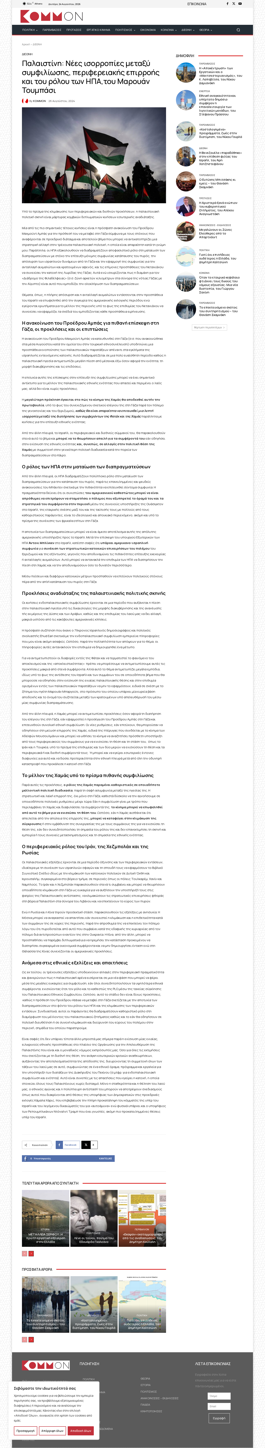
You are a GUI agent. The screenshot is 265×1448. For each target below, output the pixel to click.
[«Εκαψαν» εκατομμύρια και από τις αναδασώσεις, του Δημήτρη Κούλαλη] (142, 1218)
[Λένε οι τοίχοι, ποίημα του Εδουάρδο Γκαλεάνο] (94, 1218)
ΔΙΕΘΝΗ (37, 44)
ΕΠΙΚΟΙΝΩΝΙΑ (197, 4)
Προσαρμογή (26, 1431)
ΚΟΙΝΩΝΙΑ (204, 273)
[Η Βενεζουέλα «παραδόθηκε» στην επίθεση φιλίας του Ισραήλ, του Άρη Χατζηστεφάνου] (186, 156)
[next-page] (31, 1253)
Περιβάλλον (142, 1229)
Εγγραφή (219, 1418)
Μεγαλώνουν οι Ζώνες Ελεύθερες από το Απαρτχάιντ (215, 233)
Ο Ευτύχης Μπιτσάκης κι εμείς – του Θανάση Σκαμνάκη (217, 183)
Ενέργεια (204, 91)
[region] (53, 1410)
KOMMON (39, 101)
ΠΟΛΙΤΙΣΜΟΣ (93, 1233)
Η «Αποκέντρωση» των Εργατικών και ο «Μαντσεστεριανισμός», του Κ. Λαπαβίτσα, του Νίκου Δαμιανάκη (220, 75)
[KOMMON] (25, 101)
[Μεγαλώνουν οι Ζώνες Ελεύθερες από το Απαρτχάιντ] (186, 231)
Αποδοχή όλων (80, 1431)
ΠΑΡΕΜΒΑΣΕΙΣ (45, 1315)
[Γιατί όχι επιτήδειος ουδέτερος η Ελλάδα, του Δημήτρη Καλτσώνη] (142, 1304)
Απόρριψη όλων (52, 1431)
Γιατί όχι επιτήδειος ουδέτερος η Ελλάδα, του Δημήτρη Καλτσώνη (142, 1324)
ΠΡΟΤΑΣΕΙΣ (205, 198)
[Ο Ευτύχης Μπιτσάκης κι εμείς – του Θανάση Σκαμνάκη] (186, 181)
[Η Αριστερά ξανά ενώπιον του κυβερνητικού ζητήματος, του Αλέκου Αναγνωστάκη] (186, 206)
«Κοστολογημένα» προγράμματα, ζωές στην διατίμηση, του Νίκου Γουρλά (93, 1324)
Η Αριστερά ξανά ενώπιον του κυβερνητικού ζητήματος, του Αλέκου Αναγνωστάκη (218, 208)
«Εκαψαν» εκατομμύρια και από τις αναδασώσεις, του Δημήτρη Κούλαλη (142, 1238)
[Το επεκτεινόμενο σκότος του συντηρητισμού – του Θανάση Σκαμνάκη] (45, 1304)
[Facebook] (227, 4)
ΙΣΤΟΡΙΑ (45, 1229)
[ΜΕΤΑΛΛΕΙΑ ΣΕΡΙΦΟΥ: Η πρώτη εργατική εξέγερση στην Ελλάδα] (45, 1218)
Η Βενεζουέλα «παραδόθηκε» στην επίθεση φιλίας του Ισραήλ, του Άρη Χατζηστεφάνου (220, 158)
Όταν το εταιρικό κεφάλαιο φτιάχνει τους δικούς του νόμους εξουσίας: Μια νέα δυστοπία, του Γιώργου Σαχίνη (219, 284)
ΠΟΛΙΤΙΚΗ (142, 1315)
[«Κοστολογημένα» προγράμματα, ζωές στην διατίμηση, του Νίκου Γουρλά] (94, 1304)
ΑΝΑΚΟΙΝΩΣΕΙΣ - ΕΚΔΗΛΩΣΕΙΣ (215, 225)
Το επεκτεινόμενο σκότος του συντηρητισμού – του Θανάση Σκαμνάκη (45, 1324)
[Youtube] (240, 4)
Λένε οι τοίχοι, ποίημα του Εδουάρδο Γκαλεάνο (94, 1240)
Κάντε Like (105, 1158)
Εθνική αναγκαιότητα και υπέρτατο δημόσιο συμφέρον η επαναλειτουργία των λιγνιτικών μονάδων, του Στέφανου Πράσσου (217, 104)
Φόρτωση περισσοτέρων (208, 327)
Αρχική (26, 44)
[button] (238, 30)
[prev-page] (24, 1253)
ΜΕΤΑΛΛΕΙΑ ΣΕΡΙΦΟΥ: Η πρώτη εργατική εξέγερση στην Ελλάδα (45, 1238)
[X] (234, 4)
